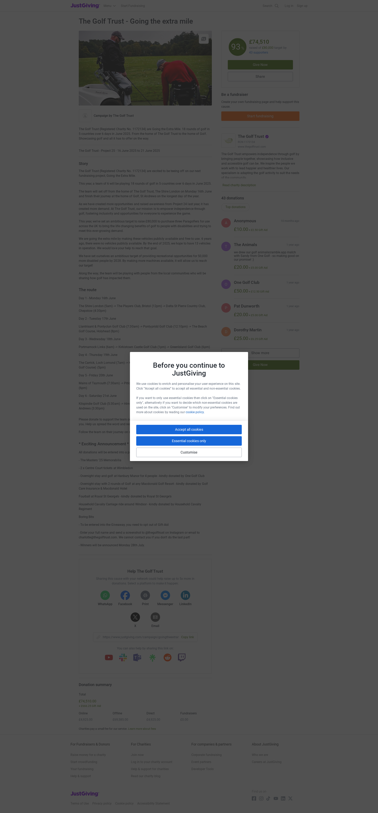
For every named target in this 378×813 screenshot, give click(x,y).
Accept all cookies (189, 429)
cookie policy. (195, 412)
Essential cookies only (189, 441)
